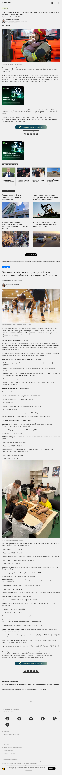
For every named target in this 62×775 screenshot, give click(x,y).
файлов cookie (28, 770)
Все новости (6, 261)
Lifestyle (6, 267)
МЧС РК (7, 25)
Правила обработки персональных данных (14, 741)
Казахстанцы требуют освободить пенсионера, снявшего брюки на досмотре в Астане (15, 226)
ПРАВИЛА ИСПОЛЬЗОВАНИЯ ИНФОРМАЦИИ (13, 747)
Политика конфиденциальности (11, 734)
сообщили (18, 70)
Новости (5, 8)
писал (15, 652)
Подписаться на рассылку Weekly (11, 709)
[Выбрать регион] (52, 3)
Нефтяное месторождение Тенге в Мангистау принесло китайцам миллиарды (45, 197)
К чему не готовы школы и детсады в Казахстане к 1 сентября (24, 689)
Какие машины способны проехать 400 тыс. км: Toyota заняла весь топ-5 (45, 225)
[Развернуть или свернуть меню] (59, 3)
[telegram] (19, 718)
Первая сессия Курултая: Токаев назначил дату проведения (13, 197)
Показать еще (31, 255)
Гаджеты (28, 261)
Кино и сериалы (49, 261)
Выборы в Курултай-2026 (9, 753)
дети (3, 25)
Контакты (6, 744)
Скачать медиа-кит (8, 750)
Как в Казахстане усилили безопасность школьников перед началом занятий (30, 685)
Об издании (6, 731)
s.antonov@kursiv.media (12, 22)
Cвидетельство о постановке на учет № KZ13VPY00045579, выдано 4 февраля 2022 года (19, 763)
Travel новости (18, 261)
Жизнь (39, 261)
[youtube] (31, 718)
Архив (5, 737)
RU (56, 3)
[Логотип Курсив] (6, 2)
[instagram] (7, 718)
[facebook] (7, 725)
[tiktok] (43, 718)
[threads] (55, 718)
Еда (34, 261)
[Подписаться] (59, 711)
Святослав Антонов (12, 19)
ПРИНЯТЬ (51, 768)
